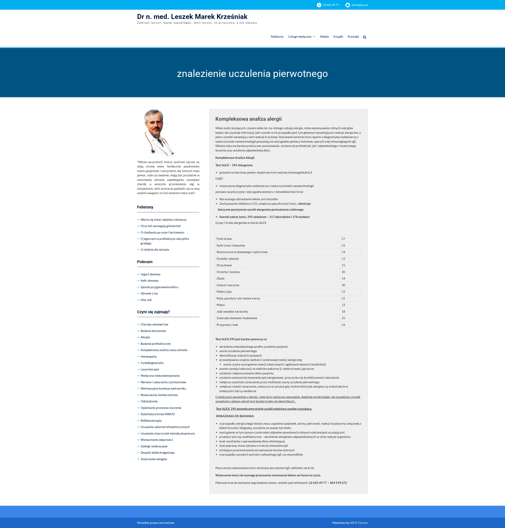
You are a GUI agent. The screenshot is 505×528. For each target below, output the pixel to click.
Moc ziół (146, 300)
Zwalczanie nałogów (154, 459)
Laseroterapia (150, 369)
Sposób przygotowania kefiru (159, 287)
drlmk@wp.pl (360, 5)
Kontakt (353, 36)
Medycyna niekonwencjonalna (160, 375)
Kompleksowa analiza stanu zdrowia (164, 350)
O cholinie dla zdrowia (155, 249)
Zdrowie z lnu (149, 293)
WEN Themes (359, 522)
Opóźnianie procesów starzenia (161, 407)
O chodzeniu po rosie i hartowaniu (162, 232)
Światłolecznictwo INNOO (158, 414)
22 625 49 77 (331, 5)
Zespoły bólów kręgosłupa (158, 452)
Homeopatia (149, 356)
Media (324, 36)
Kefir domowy (150, 280)
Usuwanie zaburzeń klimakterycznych (165, 427)
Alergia (145, 337)
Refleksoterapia (151, 420)
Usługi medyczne (299, 36)
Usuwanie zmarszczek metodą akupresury (168, 433)
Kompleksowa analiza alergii (248, 119)
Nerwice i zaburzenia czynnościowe (163, 382)
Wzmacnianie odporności (157, 439)
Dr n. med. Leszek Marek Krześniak (192, 17)
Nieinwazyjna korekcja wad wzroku (163, 388)
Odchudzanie (149, 401)
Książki (338, 36)
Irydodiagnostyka (152, 362)
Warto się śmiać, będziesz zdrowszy (164, 219)
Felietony (277, 36)
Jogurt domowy (151, 274)
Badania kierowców (153, 331)
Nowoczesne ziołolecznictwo (159, 395)
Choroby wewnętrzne (154, 324)
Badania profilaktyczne (156, 343)
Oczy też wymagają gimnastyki (161, 226)
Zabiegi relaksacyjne (154, 446)
